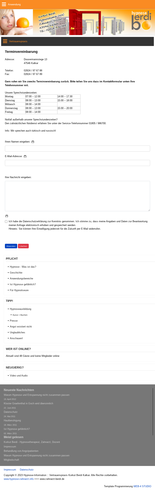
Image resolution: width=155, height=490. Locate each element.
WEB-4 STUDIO (142, 486)
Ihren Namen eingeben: (19, 141)
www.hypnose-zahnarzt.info (19, 479)
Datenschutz (27, 469)
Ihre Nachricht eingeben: (18, 177)
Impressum (10, 469)
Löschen (23, 246)
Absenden (11, 246)
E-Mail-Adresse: (15, 156)
